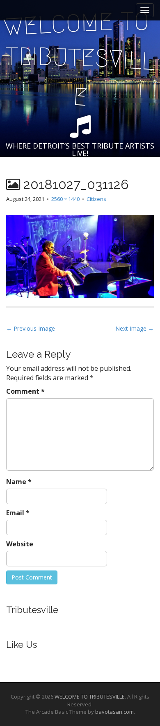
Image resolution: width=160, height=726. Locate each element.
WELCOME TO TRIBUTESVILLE (90, 696)
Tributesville (32, 609)
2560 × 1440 (65, 199)
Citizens (96, 199)
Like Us (21, 644)
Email (18, 512)
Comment (25, 391)
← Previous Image (30, 328)
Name (19, 481)
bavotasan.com (114, 711)
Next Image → (134, 328)
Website (19, 543)
